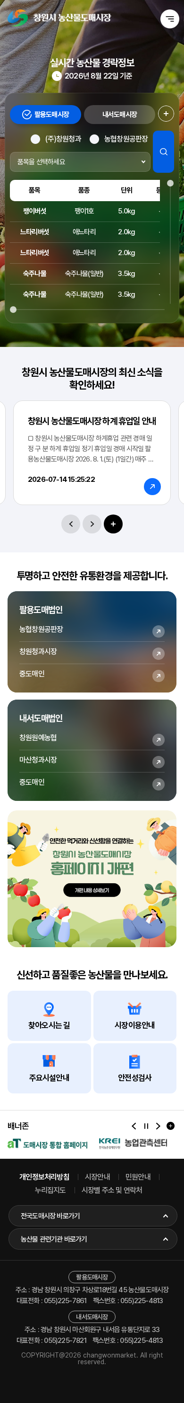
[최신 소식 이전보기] (70, 524)
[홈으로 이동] (59, 18)
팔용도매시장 (51, 114)
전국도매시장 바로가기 (50, 1216)
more (166, 115)
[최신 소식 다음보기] (92, 524)
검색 (163, 152)
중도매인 (31, 673)
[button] (169, 18)
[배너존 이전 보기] (134, 1126)
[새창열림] (47, 1144)
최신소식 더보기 (113, 524)
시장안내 (97, 1176)
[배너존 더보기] (170, 1126)
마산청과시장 (38, 759)
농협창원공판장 (126, 138)
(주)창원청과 (63, 138)
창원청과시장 (38, 651)
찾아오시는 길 (49, 1025)
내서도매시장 (119, 114)
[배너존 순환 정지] (146, 1126)
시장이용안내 (135, 1025)
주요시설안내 (49, 1078)
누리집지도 (50, 1190)
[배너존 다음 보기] (158, 1126)
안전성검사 (134, 1078)
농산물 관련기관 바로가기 (54, 1239)
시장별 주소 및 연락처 (112, 1190)
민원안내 (138, 1176)
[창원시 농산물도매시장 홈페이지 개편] (92, 878)
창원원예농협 (38, 737)
